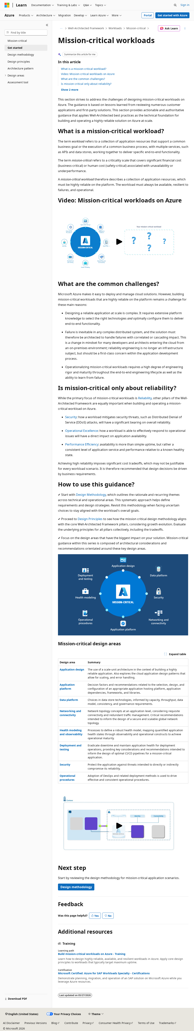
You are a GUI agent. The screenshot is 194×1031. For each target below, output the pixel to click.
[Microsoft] (7, 5)
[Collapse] (47, 25)
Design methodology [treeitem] (21, 54)
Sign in (185, 5)
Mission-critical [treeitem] (17, 40)
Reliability (145, 398)
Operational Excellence (81, 431)
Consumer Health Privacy (115, 1023)
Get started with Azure (172, 15)
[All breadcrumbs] (61, 28)
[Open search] (175, 5)
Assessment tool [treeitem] (18, 82)
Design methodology (76, 887)
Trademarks (166, 1023)
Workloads (115, 28)
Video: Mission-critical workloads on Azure (88, 74)
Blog (54, 1023)
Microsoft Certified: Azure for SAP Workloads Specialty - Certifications (104, 973)
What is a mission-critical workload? (83, 69)
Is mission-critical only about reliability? (86, 84)
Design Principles (90, 519)
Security (71, 417)
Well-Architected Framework (86, 28)
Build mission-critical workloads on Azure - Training (91, 954)
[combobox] (26, 33)
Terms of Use (146, 1023)
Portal (148, 15)
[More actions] (184, 28)
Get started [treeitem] (15, 48)
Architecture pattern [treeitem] (21, 68)
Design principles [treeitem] (19, 61)
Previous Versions (35, 1023)
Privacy (87, 1023)
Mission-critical (136, 28)
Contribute (71, 1023)
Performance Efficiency (81, 444)
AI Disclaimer (11, 1023)
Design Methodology (91, 495)
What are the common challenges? (83, 79)
